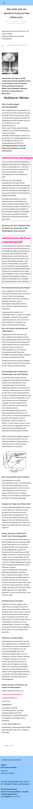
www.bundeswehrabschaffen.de (12, 694)
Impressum (4, 771)
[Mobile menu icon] (4, 3)
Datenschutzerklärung (7, 773)
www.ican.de (6, 701)
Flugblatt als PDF (9, 745)
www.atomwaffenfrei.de (9, 697)
